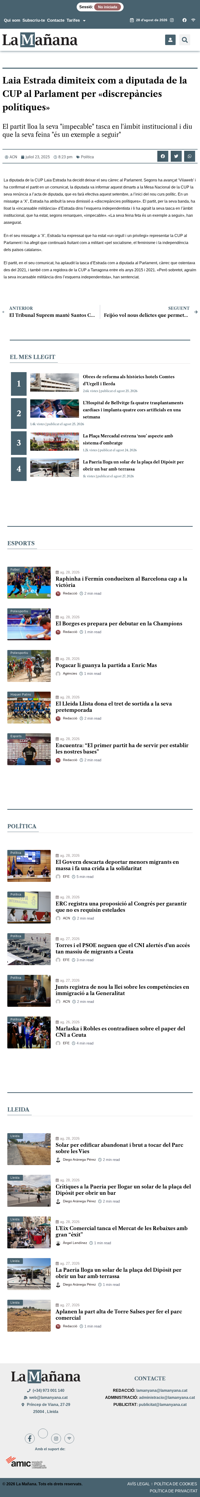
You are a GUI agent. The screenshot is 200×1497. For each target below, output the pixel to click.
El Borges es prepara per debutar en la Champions (119, 624)
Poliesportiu (19, 611)
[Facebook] (30, 1438)
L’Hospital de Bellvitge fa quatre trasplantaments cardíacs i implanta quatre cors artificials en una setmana (133, 409)
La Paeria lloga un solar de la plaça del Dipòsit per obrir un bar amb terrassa (118, 1273)
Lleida (15, 1136)
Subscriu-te (33, 20)
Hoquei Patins (20, 694)
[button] (184, 39)
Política (87, 157)
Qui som (12, 20)
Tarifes (73, 20)
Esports (15, 736)
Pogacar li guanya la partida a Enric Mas (106, 665)
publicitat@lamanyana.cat (163, 1405)
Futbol (15, 569)
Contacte (55, 20)
